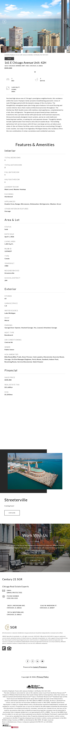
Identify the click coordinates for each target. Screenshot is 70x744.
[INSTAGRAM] (32, 661)
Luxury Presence (40, 667)
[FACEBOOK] (27, 661)
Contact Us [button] (35, 560)
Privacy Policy (43, 677)
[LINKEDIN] (37, 661)
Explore (12, 513)
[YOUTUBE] (42, 661)
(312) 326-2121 (12, 598)
